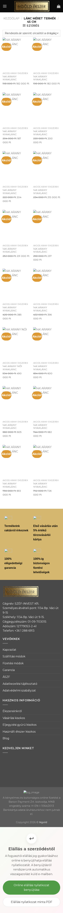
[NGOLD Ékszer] (31, 6)
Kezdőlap (11, 18)
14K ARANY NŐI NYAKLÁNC (12, 368)
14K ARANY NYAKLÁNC (10, 78)
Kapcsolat (9, 649)
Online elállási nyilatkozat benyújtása (31, 887)
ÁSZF (6, 677)
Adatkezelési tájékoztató (20, 683)
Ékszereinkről (12, 711)
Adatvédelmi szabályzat (19, 690)
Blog (6, 738)
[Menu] (5, 6)
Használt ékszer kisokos (19, 731)
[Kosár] (58, 6)
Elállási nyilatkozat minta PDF (31, 902)
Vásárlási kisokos (14, 718)
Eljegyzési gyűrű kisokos (19, 724)
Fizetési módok (13, 663)
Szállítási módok (14, 656)
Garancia (9, 670)
